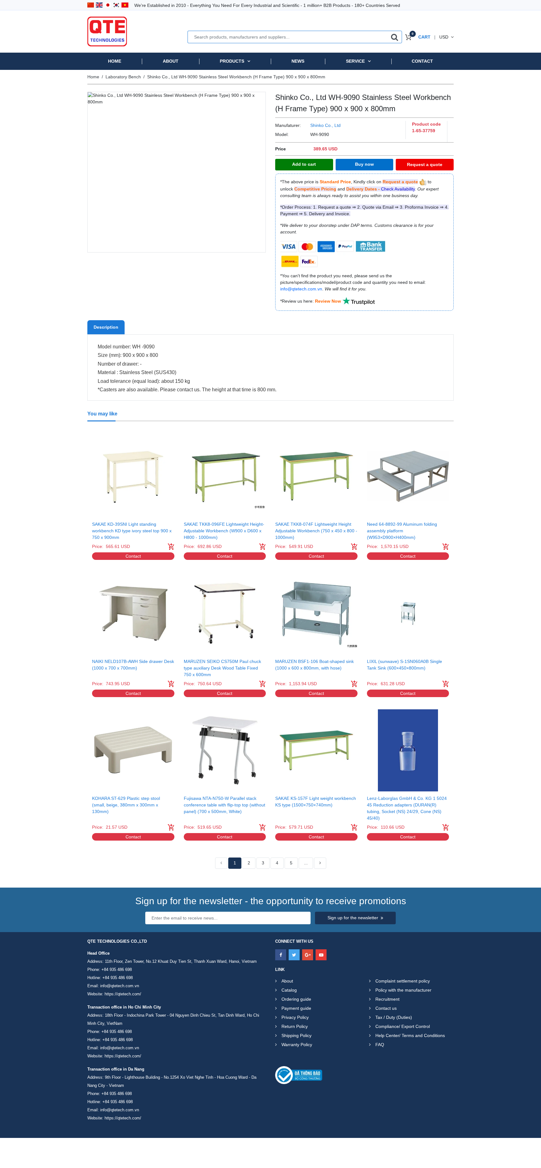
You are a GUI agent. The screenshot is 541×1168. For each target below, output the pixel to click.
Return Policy (294, 1026)
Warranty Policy (296, 1044)
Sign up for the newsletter (352, 917)
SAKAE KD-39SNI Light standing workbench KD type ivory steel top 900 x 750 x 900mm (132, 531)
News (297, 61)
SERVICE (355, 61)
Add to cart (304, 164)
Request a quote (424, 164)
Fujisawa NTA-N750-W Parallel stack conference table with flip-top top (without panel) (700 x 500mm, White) (224, 805)
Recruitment (387, 999)
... (306, 862)
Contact (422, 61)
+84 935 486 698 (116, 969)
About (170, 61)
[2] (320, 863)
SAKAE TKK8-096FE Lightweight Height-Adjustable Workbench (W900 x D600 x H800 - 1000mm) (224, 531)
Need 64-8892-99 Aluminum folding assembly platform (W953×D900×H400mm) (402, 531)
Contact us (386, 1008)
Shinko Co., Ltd (325, 125)
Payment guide (296, 1008)
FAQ (379, 1044)
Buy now (364, 164)
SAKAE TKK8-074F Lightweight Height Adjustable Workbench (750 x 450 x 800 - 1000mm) (316, 531)
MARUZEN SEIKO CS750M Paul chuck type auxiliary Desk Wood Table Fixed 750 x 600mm (222, 668)
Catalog (289, 990)
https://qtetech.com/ (123, 994)
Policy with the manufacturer (403, 990)
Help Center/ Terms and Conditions (410, 1035)
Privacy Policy (295, 1017)
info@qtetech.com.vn (119, 985)
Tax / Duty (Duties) (393, 1017)
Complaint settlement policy (402, 980)
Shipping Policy (296, 1035)
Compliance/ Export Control (402, 1026)
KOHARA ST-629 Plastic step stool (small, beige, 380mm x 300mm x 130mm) (126, 805)
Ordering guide (296, 999)
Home (114, 61)
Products (232, 61)
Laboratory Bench (123, 76)
